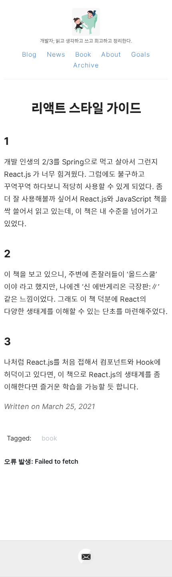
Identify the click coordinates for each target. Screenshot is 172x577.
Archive (86, 65)
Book (83, 54)
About (111, 54)
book (49, 438)
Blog (29, 54)
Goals (140, 54)
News (56, 54)
